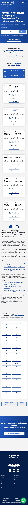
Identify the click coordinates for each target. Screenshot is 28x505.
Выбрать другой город (22, 403)
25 (6, 386)
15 (16, 337)
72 (6, 369)
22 (16, 324)
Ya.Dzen (18, 470)
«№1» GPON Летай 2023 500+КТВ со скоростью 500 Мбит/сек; (14, 283)
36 (16, 340)
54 (16, 373)
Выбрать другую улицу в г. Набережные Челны (9, 403)
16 (16, 347)
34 (6, 395)
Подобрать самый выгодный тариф (14, 433)
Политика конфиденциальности (18, 499)
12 (6, 340)
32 (16, 392)
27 (16, 376)
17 (6, 382)
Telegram (14, 470)
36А (6, 331)
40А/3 (16, 363)
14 (6, 373)
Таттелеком (14, 244)
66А (16, 357)
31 (6, 392)
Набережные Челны (7, 4)
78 (6, 337)
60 (6, 327)
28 (16, 327)
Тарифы (3, 479)
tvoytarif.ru (7, 2)
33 (6, 334)
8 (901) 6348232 (15, 39)
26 (16, 382)
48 (6, 350)
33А (16, 331)
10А (16, 360)
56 (16, 350)
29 (6, 376)
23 (6, 360)
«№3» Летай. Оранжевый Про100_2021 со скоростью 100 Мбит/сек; (14, 291)
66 (6, 357)
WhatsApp (10, 470)
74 (6, 363)
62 (6, 324)
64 (16, 369)
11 (16, 386)
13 (16, 389)
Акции (15, 481)
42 (16, 366)
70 (16, 353)
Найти (22, 31)
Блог (2, 487)
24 (6, 379)
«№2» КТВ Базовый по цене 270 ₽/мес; (14, 267)
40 (6, 366)
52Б (6, 389)
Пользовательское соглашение (6, 499)
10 (6, 353)
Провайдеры (17, 479)
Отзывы (3, 481)
